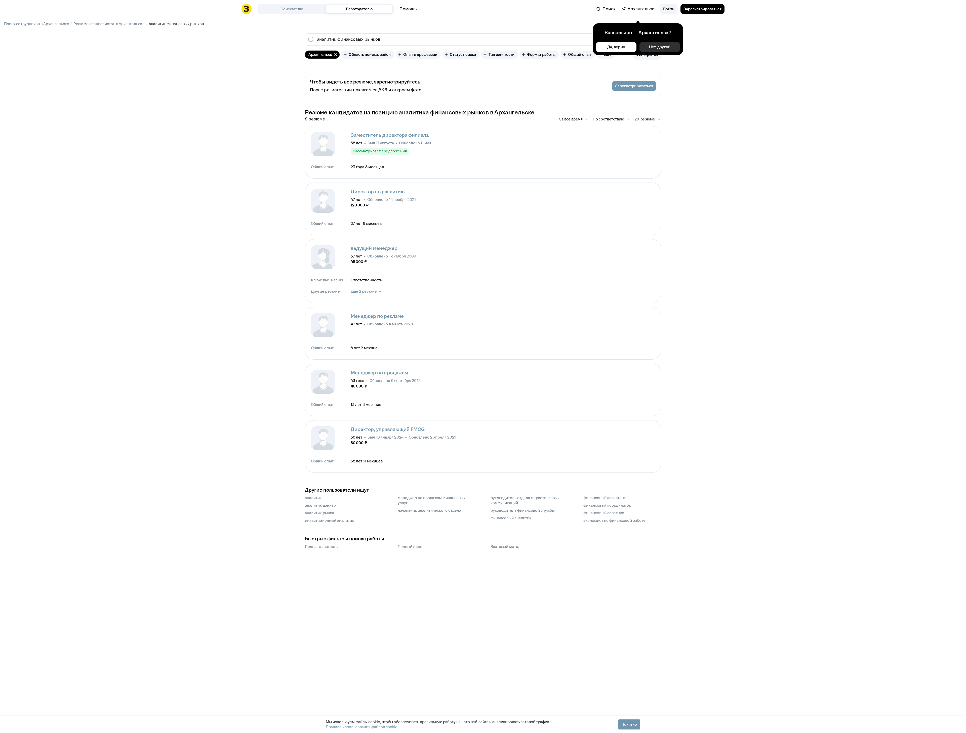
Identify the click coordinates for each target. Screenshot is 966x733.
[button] (668, 9)
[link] (606, 9)
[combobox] (447, 39)
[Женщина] (323, 257)
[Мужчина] (323, 144)
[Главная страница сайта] (247, 9)
